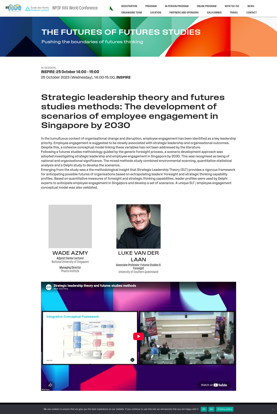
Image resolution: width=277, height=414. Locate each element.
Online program (206, 6)
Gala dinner (214, 12)
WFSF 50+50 (232, 6)
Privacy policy (225, 409)
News (251, 6)
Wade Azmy (70, 253)
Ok (203, 409)
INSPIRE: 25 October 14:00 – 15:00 (70, 72)
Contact (251, 12)
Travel (234, 12)
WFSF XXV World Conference (75, 8)
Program (151, 6)
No (211, 409)
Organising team (131, 12)
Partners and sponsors (184, 12)
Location (155, 12)
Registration (129, 6)
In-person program (177, 6)
